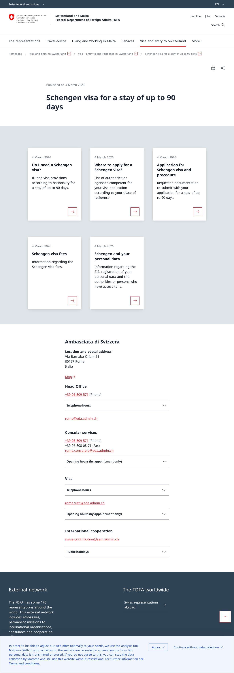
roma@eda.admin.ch (81, 418)
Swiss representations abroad (141, 604)
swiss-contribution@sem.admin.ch (92, 539)
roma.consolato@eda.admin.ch (89, 450)
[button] (24, 41)
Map (68, 377)
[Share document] (222, 67)
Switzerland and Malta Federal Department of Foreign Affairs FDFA (87, 18)
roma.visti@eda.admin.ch (85, 503)
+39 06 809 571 (76, 394)
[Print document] (213, 67)
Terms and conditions (24, 663)
